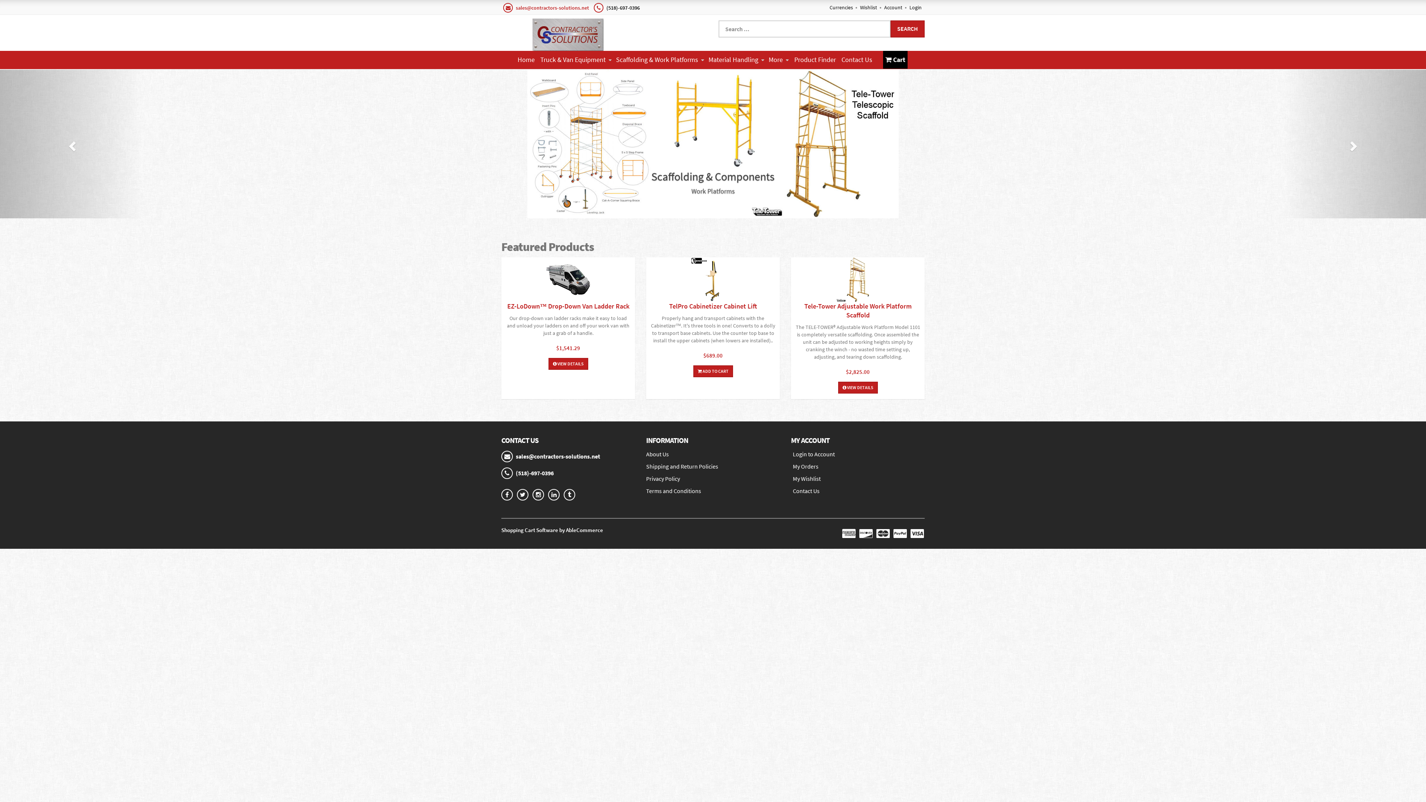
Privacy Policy (663, 478)
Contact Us (856, 59)
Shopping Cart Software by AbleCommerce (552, 530)
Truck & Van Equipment (573, 59)
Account (893, 7)
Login (915, 7)
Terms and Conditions (673, 491)
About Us (657, 454)
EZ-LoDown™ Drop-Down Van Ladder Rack (568, 306)
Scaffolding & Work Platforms (657, 59)
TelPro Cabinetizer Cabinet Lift (713, 306)
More (776, 59)
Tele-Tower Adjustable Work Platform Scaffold (858, 310)
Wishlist (868, 7)
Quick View (568, 280)
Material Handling (733, 59)
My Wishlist (807, 478)
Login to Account (814, 454)
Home (526, 59)
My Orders (805, 466)
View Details (570, 363)
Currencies (841, 7)
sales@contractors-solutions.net (552, 7)
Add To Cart (715, 371)
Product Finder (815, 59)
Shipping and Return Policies (682, 466)
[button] (71, 144)
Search (907, 28)
